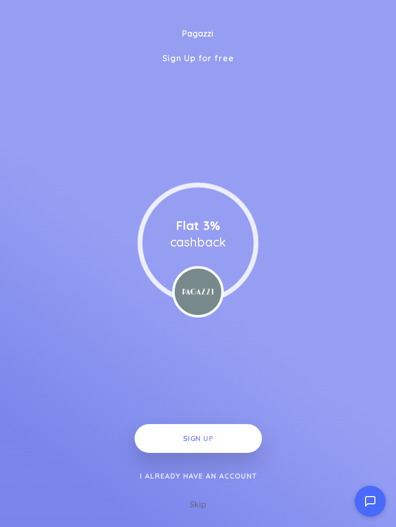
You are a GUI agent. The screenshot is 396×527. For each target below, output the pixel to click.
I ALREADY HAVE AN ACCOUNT (198, 476)
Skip (198, 504)
